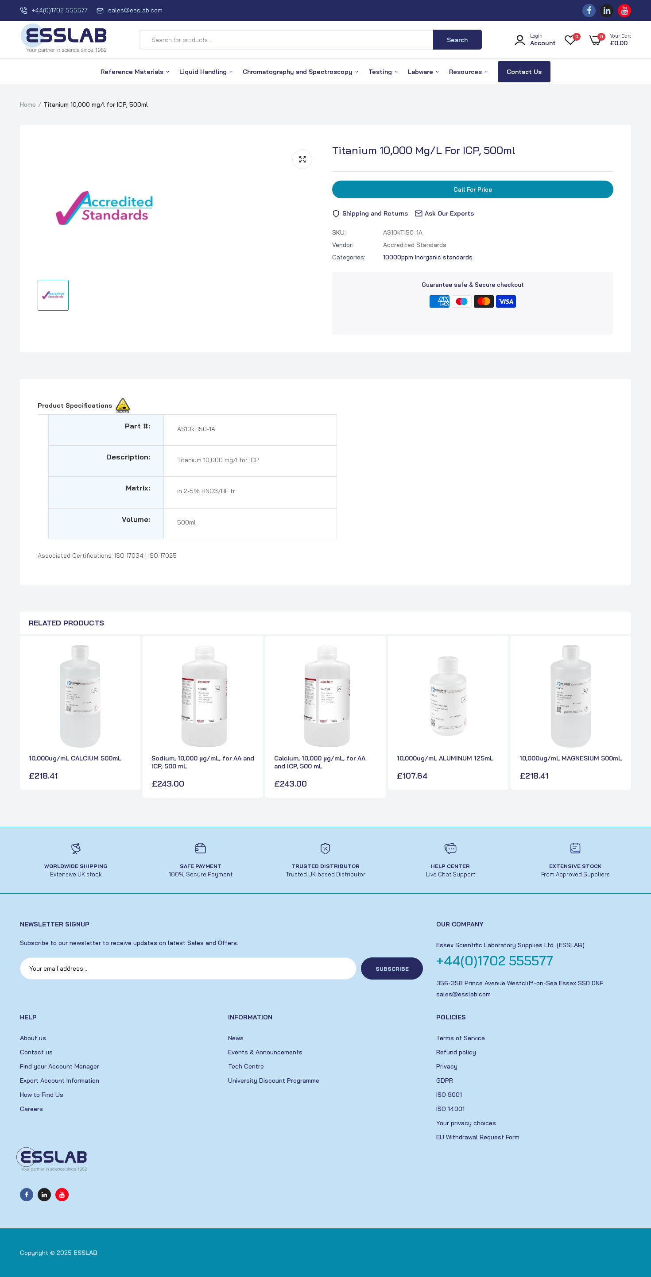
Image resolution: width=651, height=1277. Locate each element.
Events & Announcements (265, 1052)
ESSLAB (85, 1253)
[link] (124, 659)
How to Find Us (41, 1095)
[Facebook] (589, 10)
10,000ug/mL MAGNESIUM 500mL (570, 758)
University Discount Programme (273, 1080)
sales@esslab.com (135, 10)
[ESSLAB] (64, 40)
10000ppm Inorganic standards (428, 257)
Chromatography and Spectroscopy (298, 72)
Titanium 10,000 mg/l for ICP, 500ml (423, 150)
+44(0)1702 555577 (59, 10)
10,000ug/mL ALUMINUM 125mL (445, 758)
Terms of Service (460, 1038)
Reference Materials (133, 72)
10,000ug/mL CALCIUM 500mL (75, 758)
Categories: (348, 257)
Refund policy (456, 1052)
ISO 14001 (450, 1109)
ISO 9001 (449, 1095)
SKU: (339, 232)
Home (28, 104)
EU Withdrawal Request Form (477, 1137)
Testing (381, 72)
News (236, 1038)
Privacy (446, 1066)
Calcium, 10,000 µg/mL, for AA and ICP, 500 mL (319, 762)
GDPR (444, 1080)
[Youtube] (624, 10)
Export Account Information (59, 1080)
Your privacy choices (466, 1123)
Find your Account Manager (59, 1066)
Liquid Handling (204, 72)
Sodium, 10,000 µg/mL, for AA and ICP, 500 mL (202, 762)
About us (33, 1038)
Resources (466, 72)
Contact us (36, 1052)
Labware (421, 72)
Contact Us (524, 72)
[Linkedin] (606, 10)
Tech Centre (246, 1066)
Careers (31, 1109)
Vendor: (342, 245)
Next (622, 718)
